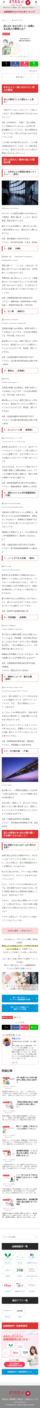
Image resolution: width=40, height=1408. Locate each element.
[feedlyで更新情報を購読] (13, 1062)
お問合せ (20, 1399)
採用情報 (12, 1399)
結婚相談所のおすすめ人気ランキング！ (20, 12)
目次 (18, 77)
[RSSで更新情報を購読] (16, 1062)
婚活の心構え (8, 1017)
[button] (36, 1237)
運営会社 (5, 1399)
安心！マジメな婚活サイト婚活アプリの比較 (20, 1008)
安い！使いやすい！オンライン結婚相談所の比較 (20, 998)
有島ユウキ (16, 1038)
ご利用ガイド (29, 1399)
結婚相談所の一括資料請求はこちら (20, 1372)
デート (18, 1017)
